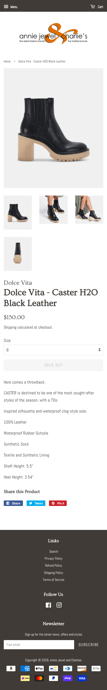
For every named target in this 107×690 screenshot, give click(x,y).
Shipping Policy (53, 572)
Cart (100, 6)
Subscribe (88, 644)
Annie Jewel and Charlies (65, 660)
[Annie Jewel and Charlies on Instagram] (59, 606)
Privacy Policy (53, 558)
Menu (13, 6)
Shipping (10, 327)
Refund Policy (53, 565)
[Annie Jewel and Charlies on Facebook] (48, 606)
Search (53, 551)
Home (7, 61)
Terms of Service (53, 579)
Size (7, 340)
